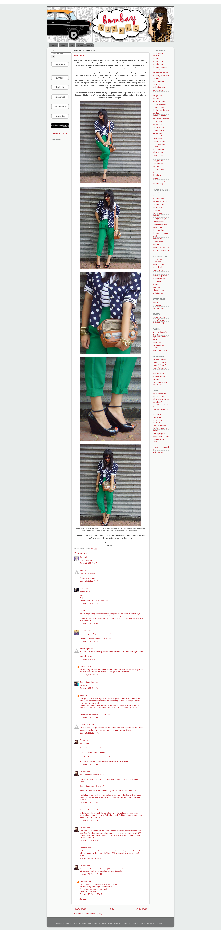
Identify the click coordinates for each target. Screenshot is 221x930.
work (89, 45)
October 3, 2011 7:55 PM (89, 659)
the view (156, 379)
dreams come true (159, 116)
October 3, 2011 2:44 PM (89, 603)
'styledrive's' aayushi (160, 337)
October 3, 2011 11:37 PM (89, 675)
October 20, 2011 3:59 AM (89, 841)
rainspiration (157, 207)
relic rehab (156, 70)
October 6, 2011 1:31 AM (89, 803)
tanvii (155, 340)
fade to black (157, 267)
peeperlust (156, 210)
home (54, 45)
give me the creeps (160, 201)
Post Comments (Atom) (93, 914)
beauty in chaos (158, 264)
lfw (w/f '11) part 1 (159, 368)
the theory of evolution (161, 76)
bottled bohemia (158, 64)
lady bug (156, 113)
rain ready (156, 99)
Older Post (141, 908)
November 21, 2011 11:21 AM (91, 874)
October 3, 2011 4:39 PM (89, 641)
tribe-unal (156, 216)
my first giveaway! (159, 104)
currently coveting (159, 204)
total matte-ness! (159, 279)
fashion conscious (159, 371)
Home (111, 908)
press (80, 45)
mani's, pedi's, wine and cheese (160, 383)
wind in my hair (158, 81)
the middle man (158, 199)
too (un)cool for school (161, 119)
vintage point (157, 96)
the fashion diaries (159, 359)
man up (155, 58)
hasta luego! (157, 402)
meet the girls (158, 414)
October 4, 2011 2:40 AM (89, 688)
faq (71, 45)
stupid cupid (157, 121)
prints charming (158, 193)
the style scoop (158, 196)
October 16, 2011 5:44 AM (89, 820)
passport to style (159, 317)
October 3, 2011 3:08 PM (89, 623)
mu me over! (157, 281)
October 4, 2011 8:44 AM (89, 717)
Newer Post (80, 908)
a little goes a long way (161, 399)
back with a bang (159, 87)
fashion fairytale (158, 90)
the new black (158, 213)
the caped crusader (160, 67)
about (63, 45)
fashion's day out (159, 377)
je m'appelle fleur (159, 101)
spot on (155, 93)
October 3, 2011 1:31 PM (89, 563)
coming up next (158, 84)
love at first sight (159, 323)
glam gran (156, 302)
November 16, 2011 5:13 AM (90, 858)
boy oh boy (157, 305)
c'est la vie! (157, 417)
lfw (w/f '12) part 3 (159, 362)
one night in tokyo (159, 219)
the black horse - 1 (160, 428)
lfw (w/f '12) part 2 (159, 365)
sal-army (156, 78)
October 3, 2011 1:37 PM (89, 581)
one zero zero (158, 124)
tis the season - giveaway (158, 54)
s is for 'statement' (159, 320)
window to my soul (159, 396)
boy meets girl (158, 61)
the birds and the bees (161, 110)
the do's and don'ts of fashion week (160, 421)
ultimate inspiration (160, 276)
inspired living (158, 270)
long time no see (159, 107)
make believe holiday (160, 73)
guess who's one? (159, 393)
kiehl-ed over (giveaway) (157, 260)
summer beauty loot (160, 273)
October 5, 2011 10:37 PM (89, 733)
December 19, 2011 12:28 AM (91, 894)
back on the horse (159, 374)
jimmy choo (157, 342)
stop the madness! (160, 425)
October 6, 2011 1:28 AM (89, 764)
